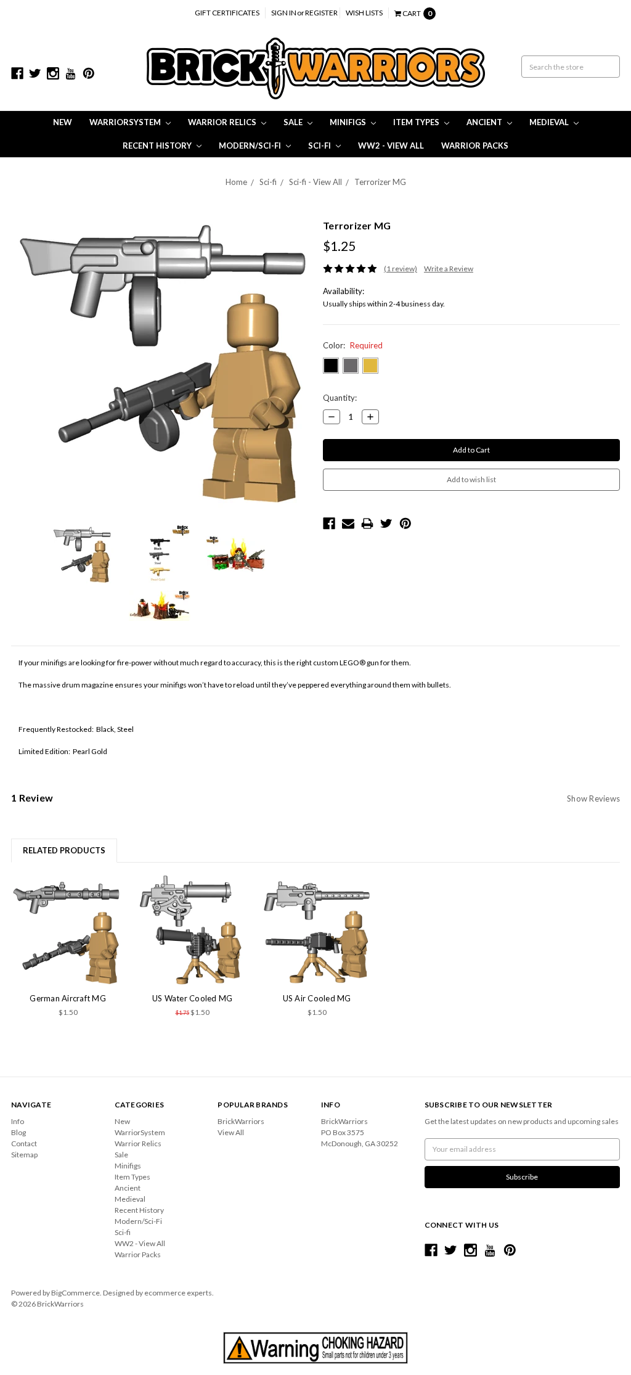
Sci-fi (320, 145)
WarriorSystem (126, 122)
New (62, 122)
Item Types (417, 122)
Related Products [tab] (64, 850)
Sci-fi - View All (315, 182)
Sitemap (24, 1154)
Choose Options (67, 930)
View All (231, 1132)
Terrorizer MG (380, 182)
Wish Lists (364, 12)
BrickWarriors (241, 1121)
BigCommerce (75, 1292)
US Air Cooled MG (317, 998)
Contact (24, 1143)
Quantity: (340, 398)
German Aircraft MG (68, 998)
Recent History (158, 145)
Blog (18, 1132)
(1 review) (400, 268)
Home (236, 182)
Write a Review (448, 268)
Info (17, 1121)
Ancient (485, 122)
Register (321, 12)
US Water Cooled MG (192, 998)
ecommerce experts (178, 1292)
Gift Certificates (227, 12)
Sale (293, 122)
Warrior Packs (474, 145)
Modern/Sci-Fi (251, 145)
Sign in (283, 12)
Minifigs (349, 122)
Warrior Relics (223, 122)
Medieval (550, 122)
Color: (353, 345)
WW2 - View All (391, 145)
